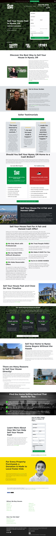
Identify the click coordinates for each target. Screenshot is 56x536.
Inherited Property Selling (11, 523)
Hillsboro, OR (31, 503)
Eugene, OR (8, 508)
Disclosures (8, 530)
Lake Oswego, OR (32, 504)
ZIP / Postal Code (33, 31)
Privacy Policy (14, 529)
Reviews (44, 6)
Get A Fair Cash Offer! (33, 82)
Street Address (35, 437)
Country (41, 31)
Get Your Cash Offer (34, 1)
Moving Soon (8, 518)
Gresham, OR (8, 510)
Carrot (45, 534)
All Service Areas (32, 510)
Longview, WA (31, 507)
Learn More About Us (33, 109)
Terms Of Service (20, 529)
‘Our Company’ (28, 322)
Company (34, 6)
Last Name (33, 16)
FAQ (7, 529)
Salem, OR (30, 506)
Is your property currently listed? (37, 33)
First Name (33, 13)
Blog (48, 6)
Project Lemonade (34, 105)
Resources (10, 529)
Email (40, 431)
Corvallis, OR (8, 507)
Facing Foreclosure (9, 521)
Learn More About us (11, 479)
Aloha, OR (8, 504)
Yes (32, 35)
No (32, 34)
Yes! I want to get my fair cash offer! (27, 201)
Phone (34, 431)
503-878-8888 (43, 5)
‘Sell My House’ (44, 322)
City (31, 28)
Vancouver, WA (31, 509)
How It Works (39, 6)
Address (32, 23)
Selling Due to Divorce (10, 520)
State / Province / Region (43, 28)
